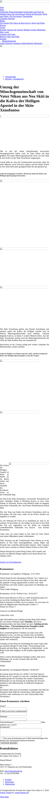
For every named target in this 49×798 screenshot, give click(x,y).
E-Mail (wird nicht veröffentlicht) (13, 711)
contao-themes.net (21, 793)
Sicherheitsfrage (7, 722)
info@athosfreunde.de (13, 771)
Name (3, 706)
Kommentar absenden (9, 743)
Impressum (9, 782)
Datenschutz (10, 784)
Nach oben (4, 797)
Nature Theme (5, 793)
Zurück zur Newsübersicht (10, 562)
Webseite (3, 716)
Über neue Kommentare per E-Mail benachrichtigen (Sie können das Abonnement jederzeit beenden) (24, 739)
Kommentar (5, 727)
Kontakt (8, 780)
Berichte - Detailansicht (14, 79)
